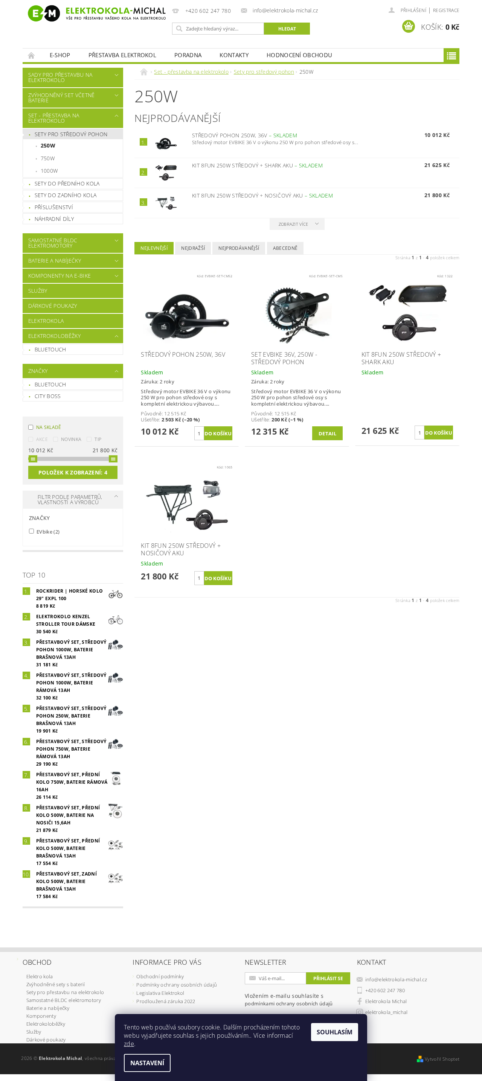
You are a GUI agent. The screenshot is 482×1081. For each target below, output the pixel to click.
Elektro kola (39, 976)
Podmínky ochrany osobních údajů (176, 984)
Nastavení (147, 1063)
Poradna (187, 55)
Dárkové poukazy (52, 305)
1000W (49, 170)
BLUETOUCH (50, 384)
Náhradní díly (54, 218)
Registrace (446, 10)
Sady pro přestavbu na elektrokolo (60, 77)
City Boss (48, 396)
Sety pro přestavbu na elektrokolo (65, 992)
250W (48, 145)
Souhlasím (334, 1032)
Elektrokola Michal (386, 1001)
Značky (38, 370)
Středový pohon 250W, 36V (244, 135)
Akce (42, 439)
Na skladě (48, 427)
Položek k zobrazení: (72, 472)
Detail (327, 433)
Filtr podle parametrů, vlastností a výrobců (70, 499)
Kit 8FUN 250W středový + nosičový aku (262, 195)
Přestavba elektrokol (122, 55)
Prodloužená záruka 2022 (165, 1001)
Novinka (71, 439)
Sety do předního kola (67, 183)
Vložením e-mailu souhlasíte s (289, 999)
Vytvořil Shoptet (442, 1059)
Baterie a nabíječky (54, 260)
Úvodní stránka (32, 55)
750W (48, 158)
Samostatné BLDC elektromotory (53, 243)
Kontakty (234, 55)
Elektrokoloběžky (54, 335)
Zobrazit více (293, 224)
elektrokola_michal (386, 1012)
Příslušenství (54, 207)
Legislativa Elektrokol (160, 993)
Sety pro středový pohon (71, 134)
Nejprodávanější (238, 248)
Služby (37, 290)
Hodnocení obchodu (299, 55)
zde (129, 1044)
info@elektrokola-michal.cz (396, 979)
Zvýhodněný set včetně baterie (61, 97)
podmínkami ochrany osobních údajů (289, 1003)
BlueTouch (50, 349)
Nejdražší (193, 248)
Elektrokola (46, 320)
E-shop (60, 55)
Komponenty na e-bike (59, 275)
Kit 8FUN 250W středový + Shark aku (257, 165)
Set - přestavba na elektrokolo (53, 118)
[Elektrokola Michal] (96, 13)
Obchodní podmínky (159, 976)
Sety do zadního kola (65, 195)
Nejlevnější (154, 248)
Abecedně (285, 248)
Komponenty (41, 1016)
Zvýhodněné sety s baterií (55, 984)
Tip (98, 439)
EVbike (47, 531)
